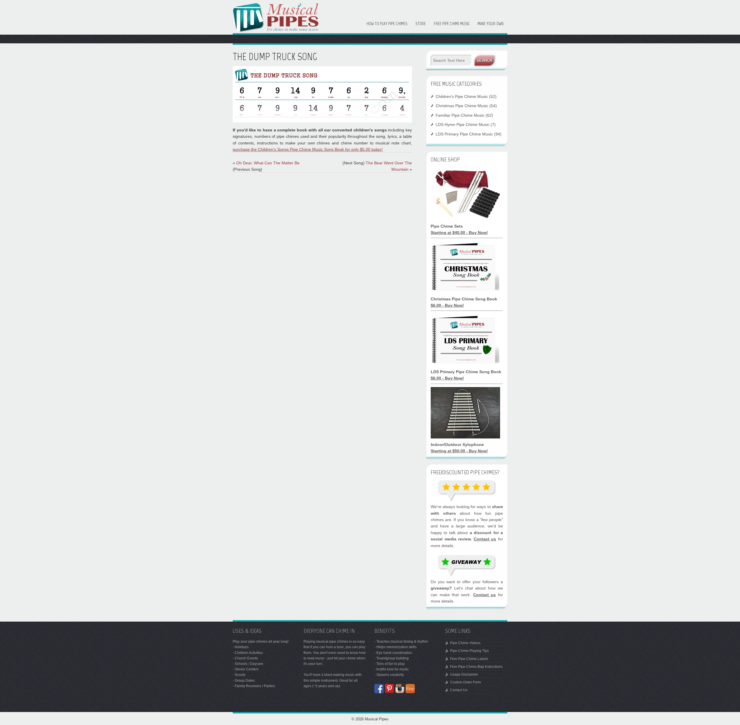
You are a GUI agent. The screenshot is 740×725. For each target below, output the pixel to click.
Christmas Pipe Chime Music (462, 105)
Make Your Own (491, 23)
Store (420, 23)
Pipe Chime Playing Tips (469, 651)
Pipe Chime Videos (465, 643)
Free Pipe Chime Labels (469, 659)
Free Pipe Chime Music (452, 23)
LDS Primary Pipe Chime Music (464, 134)
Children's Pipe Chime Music (462, 96)
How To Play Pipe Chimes (387, 23)
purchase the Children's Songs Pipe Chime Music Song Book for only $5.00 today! (308, 149)
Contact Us (458, 690)
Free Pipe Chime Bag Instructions (476, 667)
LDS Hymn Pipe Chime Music (462, 124)
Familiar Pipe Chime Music (460, 115)
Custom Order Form (465, 682)
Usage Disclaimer (464, 674)
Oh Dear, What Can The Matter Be (267, 163)
